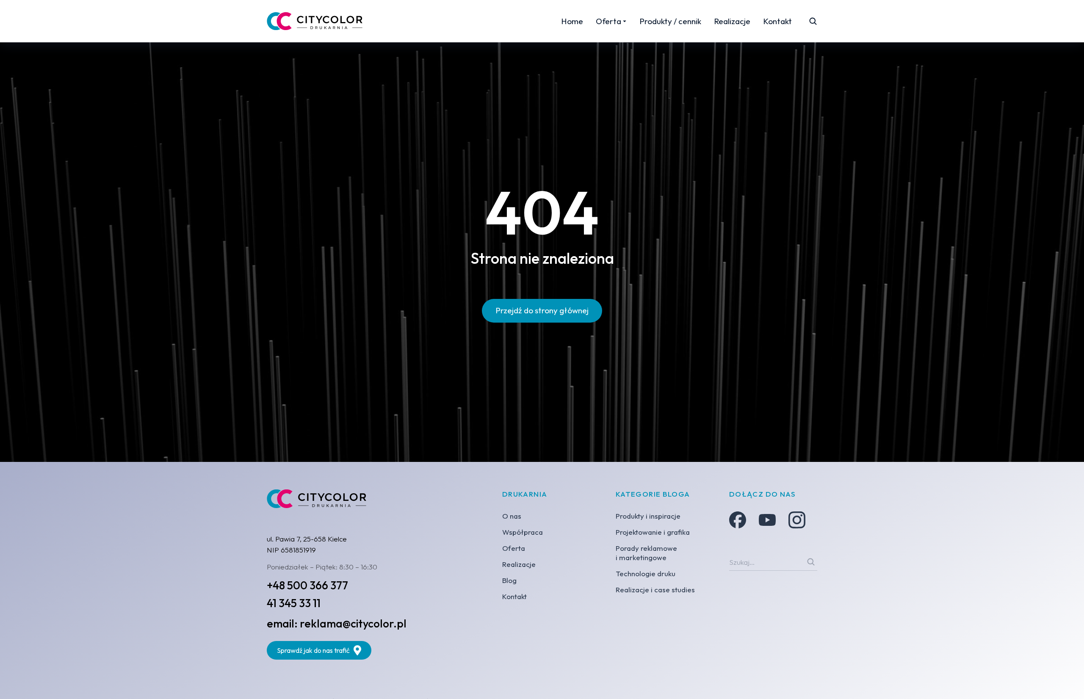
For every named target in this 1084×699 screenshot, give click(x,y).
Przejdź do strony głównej (542, 310)
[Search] (811, 561)
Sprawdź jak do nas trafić (313, 650)
